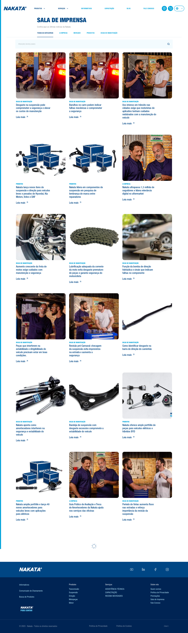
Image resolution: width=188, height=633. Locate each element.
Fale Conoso (155, 602)
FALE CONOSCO (148, 8)
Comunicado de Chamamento (31, 590)
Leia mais (21, 117)
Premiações (155, 596)
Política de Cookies (124, 626)
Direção (72, 596)
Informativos (24, 584)
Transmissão (74, 589)
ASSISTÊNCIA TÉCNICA (114, 589)
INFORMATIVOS (86, 8)
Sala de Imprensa (157, 599)
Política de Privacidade (160, 592)
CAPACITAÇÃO (109, 8)
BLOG (129, 8)
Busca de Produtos (26, 596)
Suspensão (73, 592)
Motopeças (73, 599)
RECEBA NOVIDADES (114, 596)
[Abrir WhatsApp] (181, 626)
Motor (71, 602)
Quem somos (156, 589)
